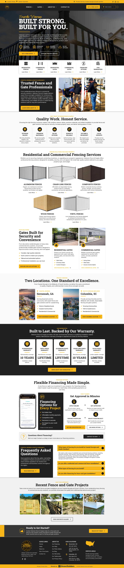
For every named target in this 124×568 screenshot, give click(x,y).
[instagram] (115, 2)
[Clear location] (117, 7)
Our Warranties (56, 554)
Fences (41, 544)
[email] (118, 2)
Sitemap (38, 566)
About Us (41, 549)
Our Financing (56, 544)
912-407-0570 (73, 546)
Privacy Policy (44, 566)
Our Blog (54, 551)
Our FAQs (54, 546)
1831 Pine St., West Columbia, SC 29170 (74, 559)
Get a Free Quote (43, 551)
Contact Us (42, 554)
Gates (40, 546)
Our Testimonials (56, 556)
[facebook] (113, 2)
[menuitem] (29, 7)
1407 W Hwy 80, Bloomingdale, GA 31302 (74, 550)
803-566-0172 (73, 556)
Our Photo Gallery (57, 549)
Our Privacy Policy (57, 558)
